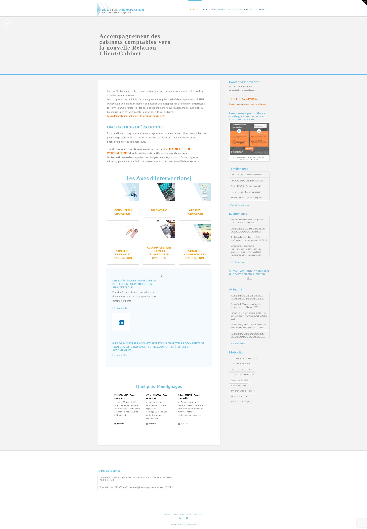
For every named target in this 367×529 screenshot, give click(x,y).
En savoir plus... (120, 307)
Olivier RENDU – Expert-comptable (246, 186)
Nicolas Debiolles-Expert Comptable (247, 197)
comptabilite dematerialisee (243, 358)
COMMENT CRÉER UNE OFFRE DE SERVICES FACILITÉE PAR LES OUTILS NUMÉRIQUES (136, 478)
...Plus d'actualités (237, 343)
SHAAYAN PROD (190, 525)
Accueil (169, 514)
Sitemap (198, 514)
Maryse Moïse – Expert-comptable (246, 192)
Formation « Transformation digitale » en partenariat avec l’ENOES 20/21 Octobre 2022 (249, 316)
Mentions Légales (183, 514)
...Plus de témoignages (239, 205)
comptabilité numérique (241, 364)
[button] (364, 2)
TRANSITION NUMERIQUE (240, 402)
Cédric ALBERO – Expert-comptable (247, 180)
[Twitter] (180, 518)
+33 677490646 (247, 99)
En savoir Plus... (120, 355)
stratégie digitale (238, 385)
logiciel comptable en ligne (242, 375)
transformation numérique (242, 391)
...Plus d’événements (238, 262)
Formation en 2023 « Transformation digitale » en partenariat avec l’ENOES (136, 487)
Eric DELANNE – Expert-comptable (246, 174)
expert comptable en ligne (242, 369)
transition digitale (239, 396)
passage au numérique (240, 380)
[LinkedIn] (187, 518)
